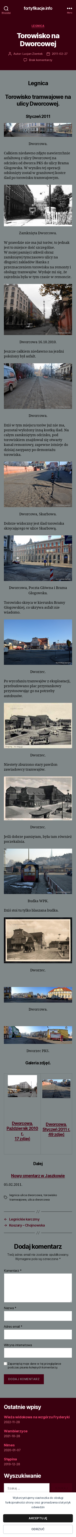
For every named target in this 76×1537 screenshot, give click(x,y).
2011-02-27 (60, 54)
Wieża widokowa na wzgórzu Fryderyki (37, 1417)
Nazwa (10, 1308)
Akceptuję (38, 1518)
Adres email (13, 1326)
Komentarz (13, 1271)
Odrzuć (38, 1529)
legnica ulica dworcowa (25, 1195)
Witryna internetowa (18, 1345)
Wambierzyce (15, 1431)
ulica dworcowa (38, 1199)
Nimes (9, 1445)
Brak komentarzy (40, 60)
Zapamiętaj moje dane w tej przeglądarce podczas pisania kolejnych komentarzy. (34, 1365)
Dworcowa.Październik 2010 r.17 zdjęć (22, 1131)
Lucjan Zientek (32, 54)
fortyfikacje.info (38, 8)
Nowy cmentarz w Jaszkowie (38, 1175)
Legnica (38, 25)
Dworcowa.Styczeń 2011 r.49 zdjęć (56, 1129)
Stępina (10, 1459)
